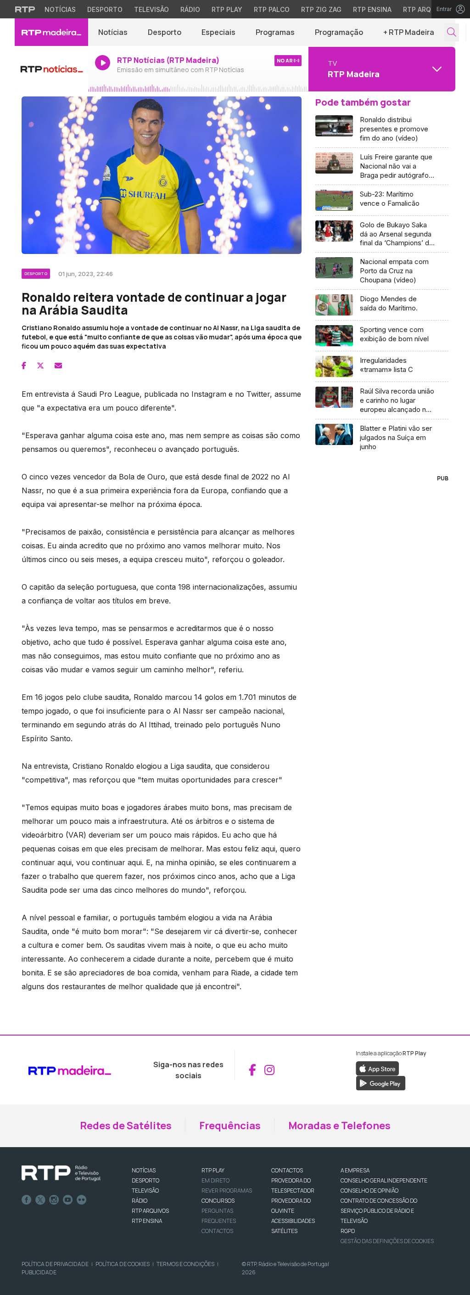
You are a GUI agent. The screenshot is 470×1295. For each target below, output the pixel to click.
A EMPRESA (355, 1170)
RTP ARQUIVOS (150, 1211)
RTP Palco (272, 9)
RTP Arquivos (427, 9)
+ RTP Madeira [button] (408, 32)
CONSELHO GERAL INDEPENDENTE (384, 1180)
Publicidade (39, 1272)
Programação (339, 32)
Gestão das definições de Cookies (387, 1241)
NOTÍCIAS (144, 1170)
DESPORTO (145, 1180)
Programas (275, 32)
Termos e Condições (185, 1264)
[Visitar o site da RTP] (25, 9)
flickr (82, 1200)
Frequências (230, 1125)
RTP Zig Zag (321, 9)
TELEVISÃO (145, 1190)
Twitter (40, 1200)
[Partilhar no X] (40, 365)
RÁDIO (139, 1201)
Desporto (105, 9)
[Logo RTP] (61, 1173)
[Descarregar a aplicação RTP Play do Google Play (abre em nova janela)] (381, 1082)
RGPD (348, 1231)
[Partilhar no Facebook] (24, 365)
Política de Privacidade (55, 1264)
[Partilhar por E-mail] (58, 365)
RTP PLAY (212, 1170)
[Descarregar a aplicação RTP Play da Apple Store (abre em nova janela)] (377, 1068)
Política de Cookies (122, 1264)
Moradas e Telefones (339, 1125)
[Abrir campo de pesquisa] (451, 32)
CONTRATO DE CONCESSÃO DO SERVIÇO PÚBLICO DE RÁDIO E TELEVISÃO (379, 1211)
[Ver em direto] (51, 69)
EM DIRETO (215, 1180)
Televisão (151, 9)
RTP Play (227, 9)
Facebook (27, 1200)
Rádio (190, 9)
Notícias (60, 9)
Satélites (284, 1231)
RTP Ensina (372, 9)
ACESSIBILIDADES (293, 1221)
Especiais (218, 32)
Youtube (68, 1200)
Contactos (217, 1231)
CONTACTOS (287, 1170)
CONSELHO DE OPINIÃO (369, 1190)
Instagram (54, 1200)
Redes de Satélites (126, 1125)
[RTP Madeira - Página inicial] (51, 32)
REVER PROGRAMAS (226, 1190)
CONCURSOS (218, 1201)
